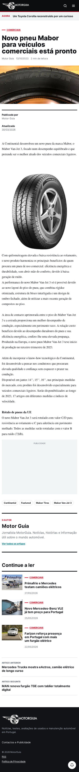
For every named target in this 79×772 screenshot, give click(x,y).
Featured (26, 502)
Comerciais (14, 30)
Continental (10, 502)
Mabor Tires (42, 502)
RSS (4, 756)
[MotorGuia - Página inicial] (15, 6)
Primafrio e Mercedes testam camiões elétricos (43, 585)
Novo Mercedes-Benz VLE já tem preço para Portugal (44, 610)
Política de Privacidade (14, 761)
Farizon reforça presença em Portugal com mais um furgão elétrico (43, 637)
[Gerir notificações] (72, 765)
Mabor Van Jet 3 (63, 502)
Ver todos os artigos (13, 543)
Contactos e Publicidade (16, 742)
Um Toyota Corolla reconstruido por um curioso (43, 16)
